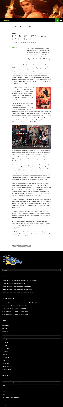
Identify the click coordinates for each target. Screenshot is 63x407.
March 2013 (5, 357)
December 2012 (6, 366)
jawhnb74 (27, 42)
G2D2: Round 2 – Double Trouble (18, 305)
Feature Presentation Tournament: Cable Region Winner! (17, 286)
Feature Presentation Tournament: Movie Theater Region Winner (19, 292)
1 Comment (35, 42)
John (14, 245)
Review (14, 33)
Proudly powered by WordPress (9, 405)
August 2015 (5, 325)
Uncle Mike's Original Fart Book (10, 397)
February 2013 (6, 360)
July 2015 (4, 328)
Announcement (6, 380)
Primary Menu (61, 20)
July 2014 (4, 340)
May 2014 (5, 345)
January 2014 (5, 348)
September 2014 (6, 334)
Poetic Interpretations (8, 391)
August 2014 (5, 337)
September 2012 (6, 369)
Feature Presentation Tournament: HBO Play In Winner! (25, 302)
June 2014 (5, 342)
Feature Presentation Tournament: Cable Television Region (17, 289)
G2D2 (3, 386)
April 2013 (5, 354)
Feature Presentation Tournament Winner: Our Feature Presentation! (20, 280)
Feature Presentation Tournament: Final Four (14, 283)
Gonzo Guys (6, 20)
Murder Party (21, 245)
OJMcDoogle (5, 302)
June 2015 (5, 331)
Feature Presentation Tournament (11, 383)
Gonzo (4, 388)
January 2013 (5, 363)
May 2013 (5, 351)
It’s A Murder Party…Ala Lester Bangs (29, 38)
